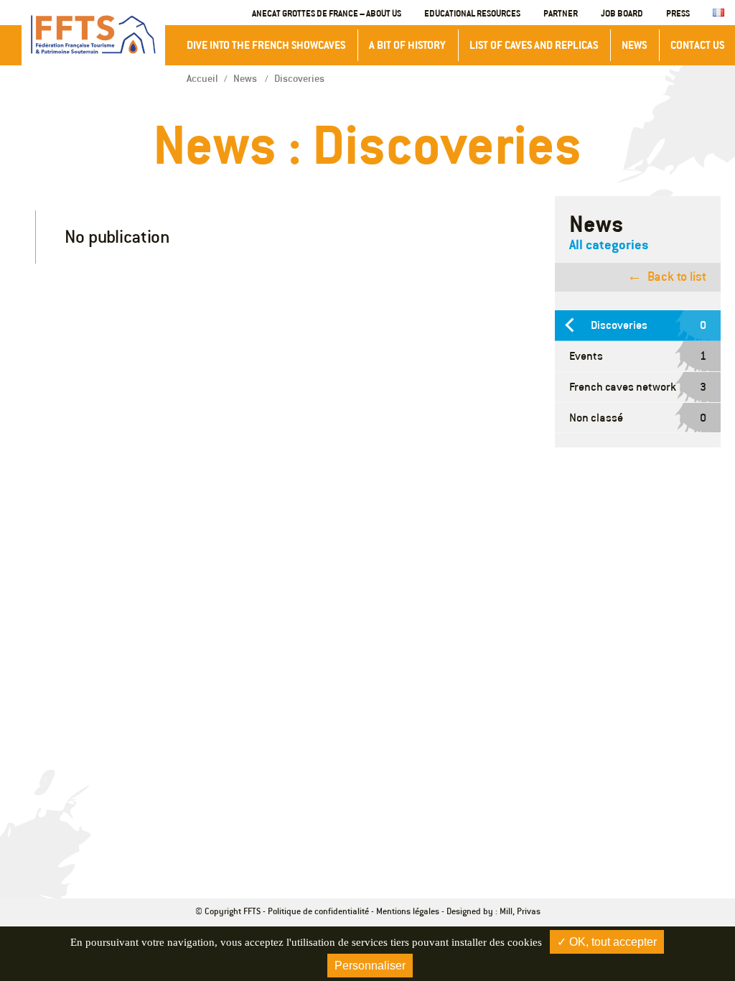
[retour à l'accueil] (93, 34)
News (634, 45)
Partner (560, 13)
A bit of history (407, 45)
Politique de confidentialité (318, 911)
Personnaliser (370, 965)
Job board (622, 13)
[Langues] (718, 13)
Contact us (697, 45)
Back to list (676, 276)
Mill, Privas (520, 911)
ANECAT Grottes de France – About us (326, 13)
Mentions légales (407, 911)
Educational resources (472, 13)
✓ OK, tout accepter (607, 942)
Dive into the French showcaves (266, 45)
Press (678, 13)
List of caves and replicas (533, 45)
